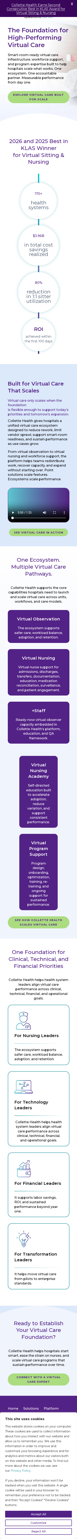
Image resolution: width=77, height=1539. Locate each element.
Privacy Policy (21, 1470)
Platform (51, 1408)
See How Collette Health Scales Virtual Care (38, 922)
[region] (38, 1475)
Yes (44, 17)
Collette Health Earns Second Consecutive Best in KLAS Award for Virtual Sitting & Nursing (36, 9)
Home (13, 1408)
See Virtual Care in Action (38, 532)
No (50, 17)
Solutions (31, 1408)
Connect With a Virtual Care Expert (38, 1379)
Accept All (38, 1514)
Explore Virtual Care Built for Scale (38, 97)
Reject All (38, 1531)
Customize (38, 1523)
